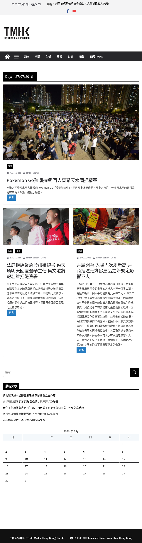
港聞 (37, 56)
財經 (70, 56)
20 (84, 466)
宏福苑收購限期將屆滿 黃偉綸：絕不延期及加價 (30, 401)
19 (65, 466)
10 (26, 459)
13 (84, 459)
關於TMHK (96, 56)
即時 (26, 56)
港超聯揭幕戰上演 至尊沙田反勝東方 (24, 420)
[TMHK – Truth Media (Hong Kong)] (7, 56)
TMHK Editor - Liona (36, 257)
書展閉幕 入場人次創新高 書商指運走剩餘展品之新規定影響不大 (105, 270)
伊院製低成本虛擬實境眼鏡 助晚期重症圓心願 (29, 395)
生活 (48, 56)
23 (6, 473)
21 (104, 466)
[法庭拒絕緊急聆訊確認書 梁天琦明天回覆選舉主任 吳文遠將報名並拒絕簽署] (36, 226)
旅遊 (59, 56)
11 (45, 459)
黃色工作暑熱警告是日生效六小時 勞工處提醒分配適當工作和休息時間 (43, 407)
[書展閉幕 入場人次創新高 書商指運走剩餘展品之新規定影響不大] (106, 226)
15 (123, 459)
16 (6, 466)
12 (65, 459)
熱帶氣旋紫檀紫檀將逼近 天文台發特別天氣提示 (82, 4)
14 (104, 459)
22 (123, 466)
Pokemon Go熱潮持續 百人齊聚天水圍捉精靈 (52, 180)
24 (26, 473)
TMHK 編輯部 (32, 173)
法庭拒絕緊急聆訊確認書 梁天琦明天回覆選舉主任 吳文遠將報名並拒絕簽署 (36, 270)
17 (26, 466)
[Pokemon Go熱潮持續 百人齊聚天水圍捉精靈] (71, 122)
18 (45, 466)
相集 (81, 56)
